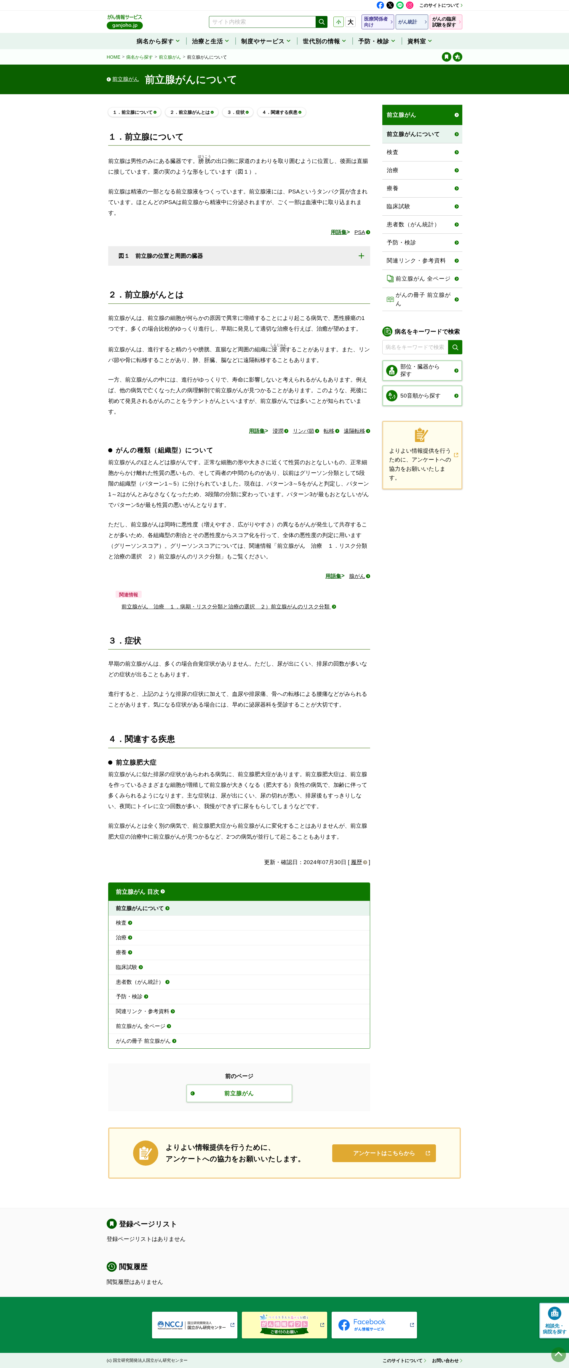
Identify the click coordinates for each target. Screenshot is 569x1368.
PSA (359, 232)
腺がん (357, 576)
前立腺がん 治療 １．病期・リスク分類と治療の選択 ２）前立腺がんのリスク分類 (226, 607)
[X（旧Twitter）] (390, 5)
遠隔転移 (354, 431)
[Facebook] (380, 5)
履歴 (356, 862)
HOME (113, 57)
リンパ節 (303, 431)
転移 (329, 431)
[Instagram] (409, 5)
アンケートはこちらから (384, 1153)
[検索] (321, 22)
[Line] (400, 5)
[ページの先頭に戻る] (558, 1354)
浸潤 (278, 431)
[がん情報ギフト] (284, 1325)
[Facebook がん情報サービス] (374, 1325)
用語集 (339, 232)
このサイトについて (439, 5)
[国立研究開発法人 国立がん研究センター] (194, 1325)
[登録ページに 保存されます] (457, 57)
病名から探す (139, 57)
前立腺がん (170, 57)
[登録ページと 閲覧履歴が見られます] (446, 57)
